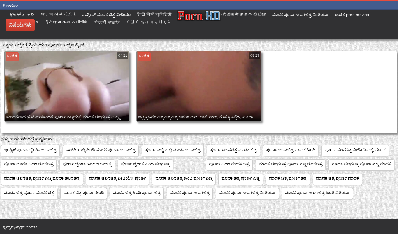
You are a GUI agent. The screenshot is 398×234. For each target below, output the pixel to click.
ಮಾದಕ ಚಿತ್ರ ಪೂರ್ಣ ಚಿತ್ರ (288, 178)
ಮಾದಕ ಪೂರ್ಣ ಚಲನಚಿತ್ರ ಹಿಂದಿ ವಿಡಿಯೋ (317, 192)
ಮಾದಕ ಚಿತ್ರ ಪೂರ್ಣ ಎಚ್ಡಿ (240, 178)
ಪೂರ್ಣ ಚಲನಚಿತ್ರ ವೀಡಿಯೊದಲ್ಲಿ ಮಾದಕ (355, 149)
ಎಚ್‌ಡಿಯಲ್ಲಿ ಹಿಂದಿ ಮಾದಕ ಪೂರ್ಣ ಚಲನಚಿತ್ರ (100, 149)
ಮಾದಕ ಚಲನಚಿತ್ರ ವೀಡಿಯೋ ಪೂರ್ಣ (117, 178)
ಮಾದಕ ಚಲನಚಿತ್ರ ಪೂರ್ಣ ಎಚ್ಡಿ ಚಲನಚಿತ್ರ (290, 164)
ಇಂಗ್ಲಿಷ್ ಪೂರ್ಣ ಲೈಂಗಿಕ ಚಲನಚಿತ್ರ (30, 149)
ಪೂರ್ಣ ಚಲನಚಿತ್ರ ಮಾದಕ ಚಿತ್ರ (233, 149)
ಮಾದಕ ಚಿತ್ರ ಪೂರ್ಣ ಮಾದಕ (337, 178)
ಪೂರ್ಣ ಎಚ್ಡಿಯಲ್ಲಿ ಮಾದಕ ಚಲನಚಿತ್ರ (172, 149)
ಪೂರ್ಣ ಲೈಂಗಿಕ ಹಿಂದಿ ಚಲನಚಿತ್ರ (87, 164)
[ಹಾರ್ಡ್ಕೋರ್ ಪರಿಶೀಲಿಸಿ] (199, 24)
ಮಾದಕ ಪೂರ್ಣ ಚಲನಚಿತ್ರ (189, 192)
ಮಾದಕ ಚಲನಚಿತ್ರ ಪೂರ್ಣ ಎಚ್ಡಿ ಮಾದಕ (361, 164)
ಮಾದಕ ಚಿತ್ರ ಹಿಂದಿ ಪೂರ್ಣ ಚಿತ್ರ (137, 192)
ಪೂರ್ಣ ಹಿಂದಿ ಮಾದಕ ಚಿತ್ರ (229, 164)
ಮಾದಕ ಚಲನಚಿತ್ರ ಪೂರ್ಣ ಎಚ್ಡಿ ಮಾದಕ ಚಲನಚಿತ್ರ (42, 178)
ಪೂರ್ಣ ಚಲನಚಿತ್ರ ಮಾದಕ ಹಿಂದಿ (290, 149)
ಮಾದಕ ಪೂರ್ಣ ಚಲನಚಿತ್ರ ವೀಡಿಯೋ (247, 192)
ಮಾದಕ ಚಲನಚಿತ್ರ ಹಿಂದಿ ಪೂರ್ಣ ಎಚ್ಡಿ (183, 178)
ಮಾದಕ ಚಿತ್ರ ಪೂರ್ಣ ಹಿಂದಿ (84, 192)
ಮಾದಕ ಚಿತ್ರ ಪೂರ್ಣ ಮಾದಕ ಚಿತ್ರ (29, 192)
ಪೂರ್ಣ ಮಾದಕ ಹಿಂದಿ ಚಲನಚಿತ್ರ (28, 164)
